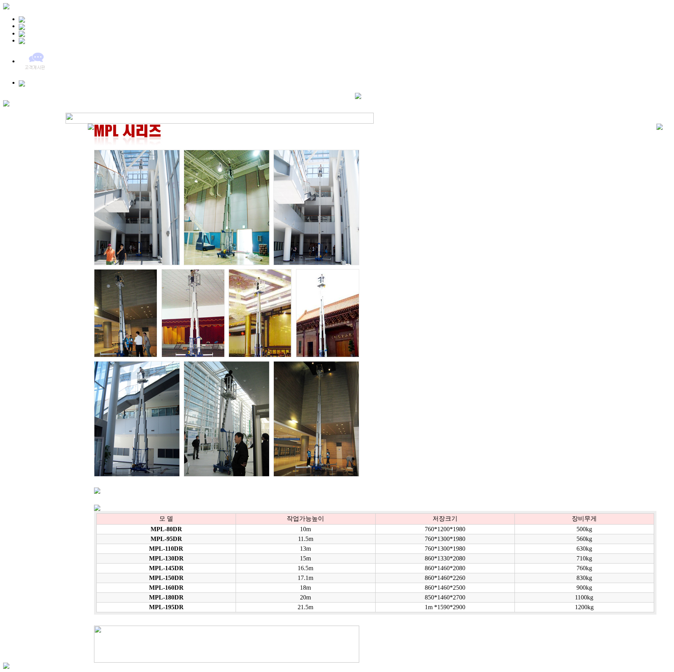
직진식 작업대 (102, 102)
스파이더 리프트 (188, 102)
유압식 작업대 (23, 102)
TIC (344, 102)
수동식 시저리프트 (270, 102)
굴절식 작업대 (63, 102)
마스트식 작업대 (144, 102)
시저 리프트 (228, 102)
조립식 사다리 (314, 102)
